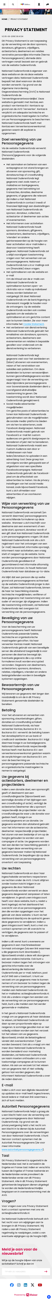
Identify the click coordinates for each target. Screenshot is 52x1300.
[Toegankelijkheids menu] (49, 1297)
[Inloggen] (39, 4)
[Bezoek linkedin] (25, 1285)
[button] (4, 4)
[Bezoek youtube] (40, 1285)
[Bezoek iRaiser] (26, 1294)
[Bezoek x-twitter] (32, 1285)
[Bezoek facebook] (12, 1285)
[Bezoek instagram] (19, 1285)
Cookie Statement (33, 324)
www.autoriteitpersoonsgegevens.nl (22, 1149)
